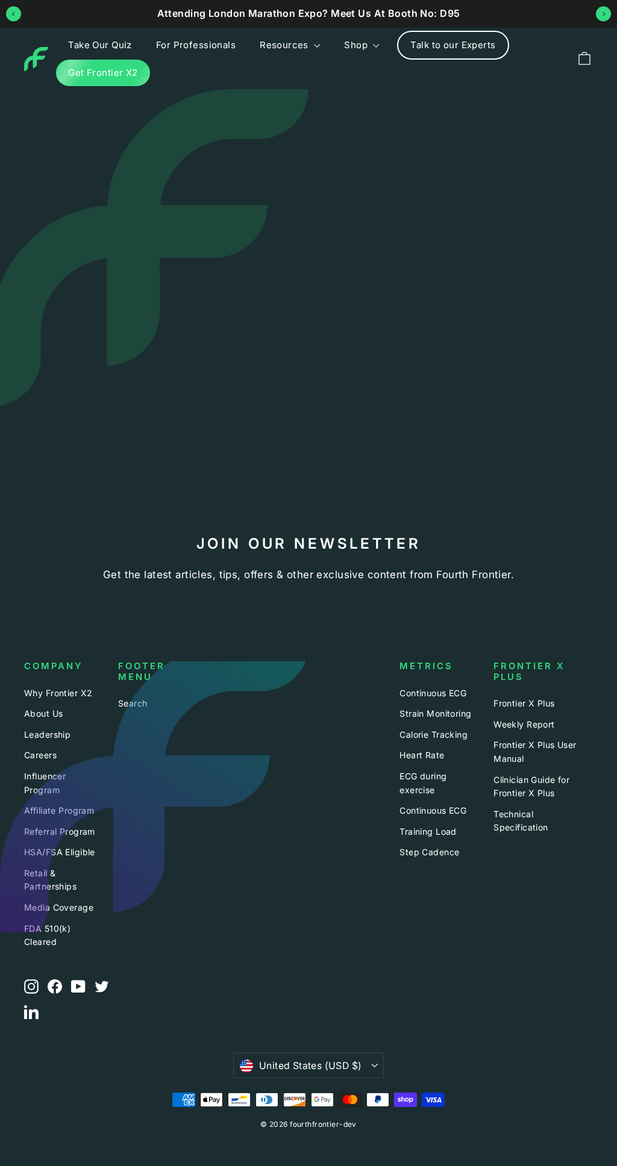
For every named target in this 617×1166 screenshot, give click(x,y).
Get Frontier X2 (102, 72)
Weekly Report (524, 724)
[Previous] (13, 13)
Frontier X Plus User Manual (535, 751)
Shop (357, 45)
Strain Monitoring (435, 713)
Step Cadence (429, 852)
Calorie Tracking (433, 734)
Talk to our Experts (452, 45)
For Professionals (196, 45)
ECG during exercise (422, 782)
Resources (285, 45)
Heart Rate (421, 755)
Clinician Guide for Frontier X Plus (531, 786)
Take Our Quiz (100, 45)
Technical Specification (520, 820)
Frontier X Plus (523, 703)
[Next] (603, 13)
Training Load (428, 831)
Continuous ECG (432, 693)
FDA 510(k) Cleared (47, 935)
